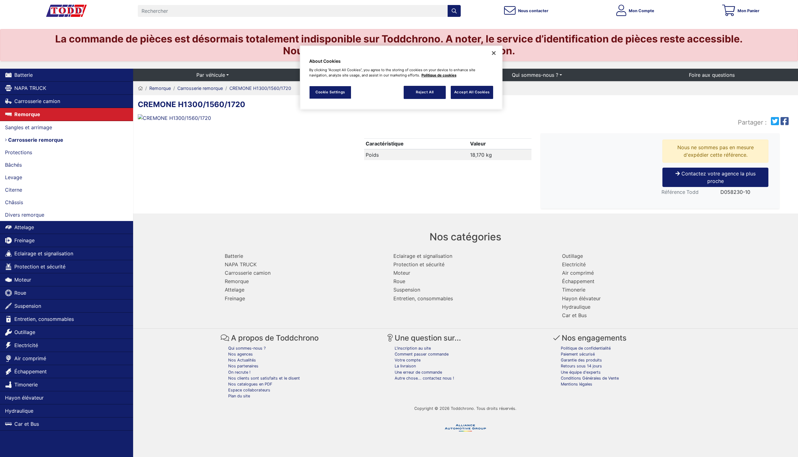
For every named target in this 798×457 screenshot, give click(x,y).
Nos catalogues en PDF (250, 384)
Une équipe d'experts (581, 372)
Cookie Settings (330, 92)
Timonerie (26, 384)
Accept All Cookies (472, 92)
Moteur (22, 280)
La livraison (405, 366)
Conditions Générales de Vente (590, 378)
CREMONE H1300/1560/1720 (260, 88)
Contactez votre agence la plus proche (718, 177)
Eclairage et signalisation (43, 253)
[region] (401, 78)
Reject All (425, 92)
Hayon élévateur (24, 398)
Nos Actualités (242, 360)
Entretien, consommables (44, 319)
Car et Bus (26, 424)
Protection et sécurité (39, 266)
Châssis (14, 202)
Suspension (27, 306)
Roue (20, 293)
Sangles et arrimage (28, 127)
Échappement (30, 371)
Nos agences (240, 354)
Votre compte (408, 360)
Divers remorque (24, 215)
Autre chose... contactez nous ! (424, 378)
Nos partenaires (243, 366)
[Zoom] (216, 119)
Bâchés (13, 165)
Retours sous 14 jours (581, 366)
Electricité (26, 345)
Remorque (27, 114)
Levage (13, 177)
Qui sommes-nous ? (535, 75)
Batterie (23, 75)
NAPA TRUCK (30, 88)
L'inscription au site (413, 348)
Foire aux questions (712, 75)
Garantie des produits (581, 360)
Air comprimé (30, 358)
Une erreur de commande (418, 372)
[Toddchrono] (66, 11)
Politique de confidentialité (586, 348)
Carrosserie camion (37, 101)
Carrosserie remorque (35, 140)
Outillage (24, 332)
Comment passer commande (422, 354)
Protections (18, 152)
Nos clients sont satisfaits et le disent (264, 378)
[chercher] (454, 11)
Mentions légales (576, 384)
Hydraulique (19, 411)
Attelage (24, 227)
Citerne (13, 190)
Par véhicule (210, 75)
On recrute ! (239, 372)
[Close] (494, 53)
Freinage (24, 240)
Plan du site (239, 396)
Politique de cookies (438, 75)
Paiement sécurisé (578, 354)
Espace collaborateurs (249, 390)
